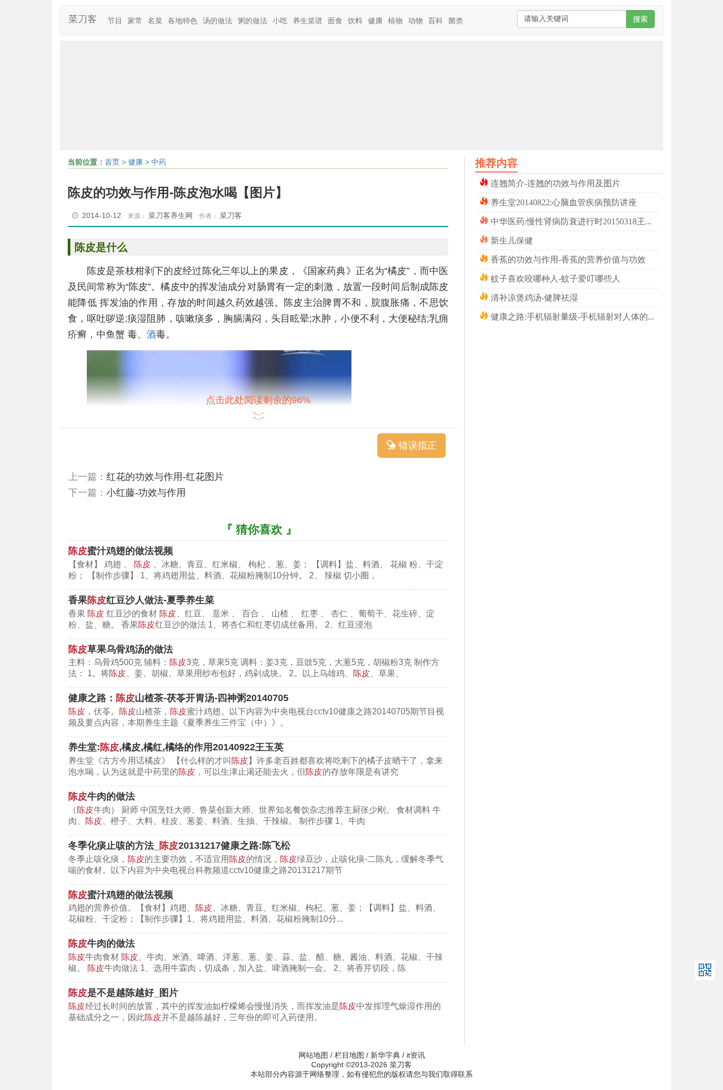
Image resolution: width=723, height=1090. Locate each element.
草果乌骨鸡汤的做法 (120, 649)
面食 (335, 20)
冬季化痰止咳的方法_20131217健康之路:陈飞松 (179, 845)
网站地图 (313, 1055)
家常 (135, 20)
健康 (375, 20)
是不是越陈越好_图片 (123, 992)
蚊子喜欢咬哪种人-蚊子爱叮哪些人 (555, 277)
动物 (415, 20)
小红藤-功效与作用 (146, 492)
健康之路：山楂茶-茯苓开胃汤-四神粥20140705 (178, 698)
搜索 (640, 19)
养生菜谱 (307, 20)
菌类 (455, 20)
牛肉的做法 (101, 796)
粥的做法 (252, 20)
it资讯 (415, 1055)
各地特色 (182, 20)
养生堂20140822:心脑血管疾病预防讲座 (564, 201)
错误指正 (416, 445)
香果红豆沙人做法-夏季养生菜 (141, 600)
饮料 (355, 20)
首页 (112, 162)
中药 (158, 162)
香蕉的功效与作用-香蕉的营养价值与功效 (568, 258)
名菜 (155, 20)
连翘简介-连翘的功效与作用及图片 (555, 182)
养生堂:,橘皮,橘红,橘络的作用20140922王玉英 (176, 747)
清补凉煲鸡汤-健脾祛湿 (534, 297)
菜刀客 (82, 19)
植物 (395, 20)
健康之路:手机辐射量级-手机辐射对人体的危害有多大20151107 (574, 316)
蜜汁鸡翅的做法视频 (120, 551)
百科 (435, 20)
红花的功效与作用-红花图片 (165, 476)
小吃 (280, 20)
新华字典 (385, 1055)
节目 (114, 20)
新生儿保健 (512, 239)
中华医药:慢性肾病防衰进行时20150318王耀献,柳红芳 (574, 220)
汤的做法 (217, 20)
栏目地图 (349, 1055)
